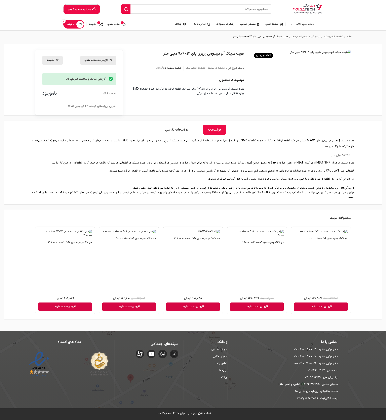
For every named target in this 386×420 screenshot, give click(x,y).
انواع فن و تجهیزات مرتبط (305, 37)
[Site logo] (308, 9)
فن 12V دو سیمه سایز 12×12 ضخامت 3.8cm (70, 242)
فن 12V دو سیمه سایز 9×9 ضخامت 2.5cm (135, 238)
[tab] (214, 130)
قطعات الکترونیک (333, 37)
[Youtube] (151, 354)
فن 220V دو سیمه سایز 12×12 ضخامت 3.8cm (197, 238)
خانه (349, 37)
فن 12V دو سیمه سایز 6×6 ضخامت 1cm (328, 238)
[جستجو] (125, 9)
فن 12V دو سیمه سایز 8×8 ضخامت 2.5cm (263, 242)
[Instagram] (174, 354)
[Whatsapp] (162, 354)
